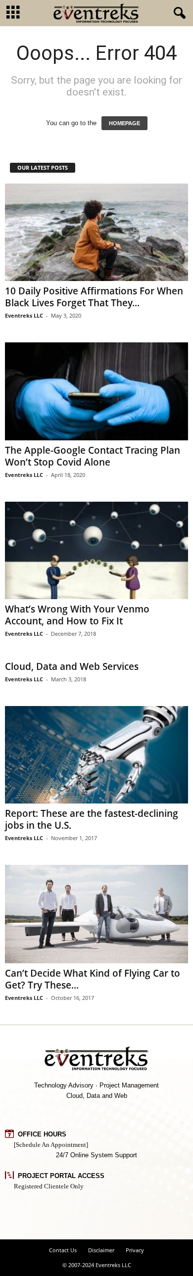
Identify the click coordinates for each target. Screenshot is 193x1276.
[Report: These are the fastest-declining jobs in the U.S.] (96, 754)
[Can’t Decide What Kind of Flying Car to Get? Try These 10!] (96, 914)
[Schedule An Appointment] (51, 1144)
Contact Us (63, 1250)
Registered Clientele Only (49, 1186)
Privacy (135, 1250)
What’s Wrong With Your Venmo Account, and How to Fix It (77, 615)
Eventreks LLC (24, 315)
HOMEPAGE (124, 123)
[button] (178, 13)
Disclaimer (101, 1250)
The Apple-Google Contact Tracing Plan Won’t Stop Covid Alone (92, 456)
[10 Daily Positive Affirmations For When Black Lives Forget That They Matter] (96, 232)
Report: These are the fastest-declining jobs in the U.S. (91, 819)
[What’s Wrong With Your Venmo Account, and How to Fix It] (96, 550)
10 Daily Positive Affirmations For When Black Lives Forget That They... (94, 296)
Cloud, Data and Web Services (72, 666)
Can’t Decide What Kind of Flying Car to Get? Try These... (92, 979)
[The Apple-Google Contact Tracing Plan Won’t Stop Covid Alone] (96, 391)
